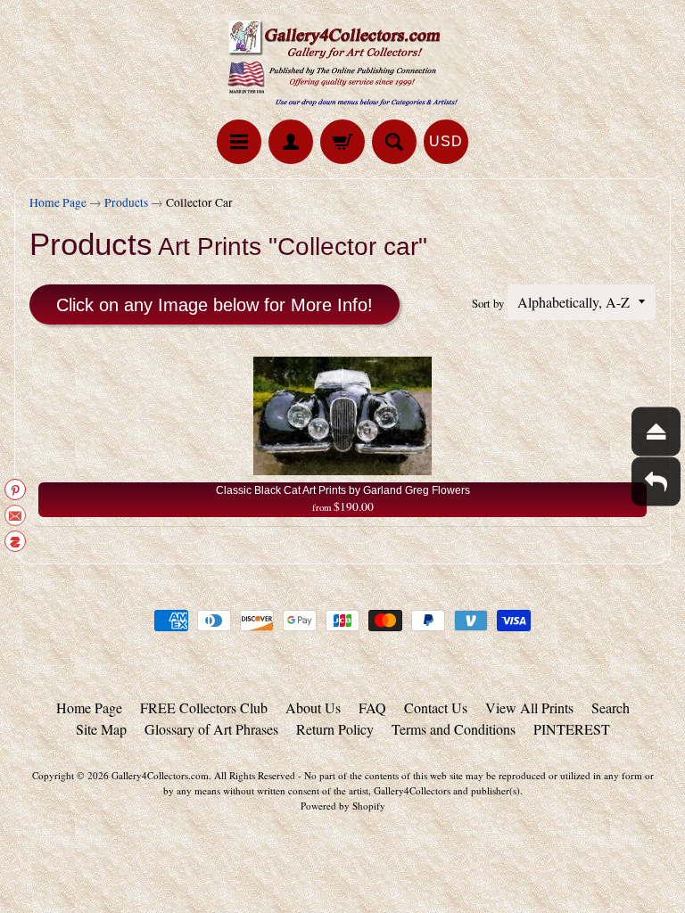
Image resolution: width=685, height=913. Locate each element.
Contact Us (435, 707)
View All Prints (529, 707)
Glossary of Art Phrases (211, 729)
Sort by (488, 303)
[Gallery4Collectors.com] (342, 62)
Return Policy (335, 729)
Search (610, 707)
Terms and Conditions (454, 729)
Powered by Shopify (343, 805)
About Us (313, 707)
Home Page (58, 202)
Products (126, 202)
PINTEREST (571, 729)
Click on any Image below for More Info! (214, 305)
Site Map (101, 729)
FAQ (372, 707)
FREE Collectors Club (204, 707)
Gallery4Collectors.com (160, 775)
